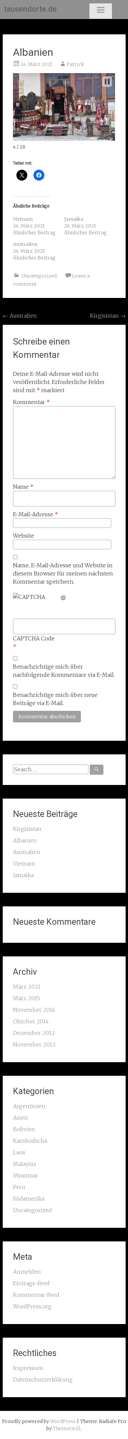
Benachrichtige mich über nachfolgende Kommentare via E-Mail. (64, 670)
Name (23, 486)
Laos (19, 1152)
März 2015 (26, 998)
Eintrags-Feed (31, 1283)
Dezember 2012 (34, 1033)
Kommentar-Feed (36, 1294)
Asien (20, 1117)
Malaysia (24, 1163)
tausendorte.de (30, 9)
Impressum (28, 1368)
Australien (25, 244)
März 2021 (27, 986)
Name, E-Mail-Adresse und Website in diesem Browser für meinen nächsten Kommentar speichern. (63, 573)
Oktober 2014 (31, 1021)
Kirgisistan (108, 315)
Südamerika (28, 1198)
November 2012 (34, 1044)
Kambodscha (30, 1140)
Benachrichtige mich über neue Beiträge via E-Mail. (55, 698)
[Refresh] (63, 596)
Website (23, 535)
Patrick (75, 64)
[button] (107, 82)
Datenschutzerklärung (43, 1379)
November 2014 (34, 1009)
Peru (19, 1187)
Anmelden (27, 1271)
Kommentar (31, 402)
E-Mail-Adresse (35, 514)
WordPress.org (32, 1306)
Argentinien (29, 1106)
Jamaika (73, 219)
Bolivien (24, 1129)
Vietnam (23, 219)
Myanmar (25, 1175)
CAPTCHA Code (34, 638)
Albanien (33, 52)
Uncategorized (39, 276)
